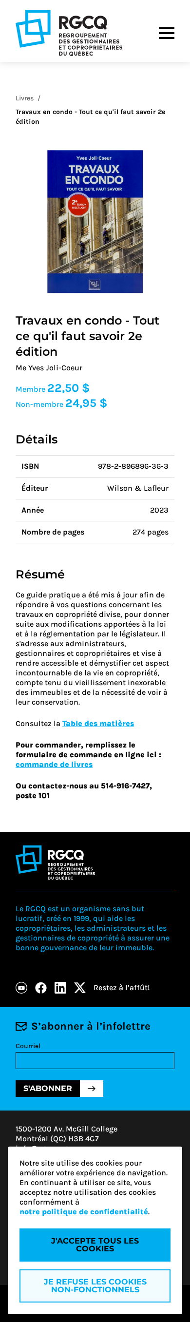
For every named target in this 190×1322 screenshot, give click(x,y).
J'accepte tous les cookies (95, 1244)
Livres (25, 98)
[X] (80, 988)
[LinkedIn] (60, 988)
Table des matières (98, 723)
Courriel (28, 1046)
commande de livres (54, 764)
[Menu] (166, 33)
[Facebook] (41, 988)
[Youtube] (21, 988)
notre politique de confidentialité (83, 1211)
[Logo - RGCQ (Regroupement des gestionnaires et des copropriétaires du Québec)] (69, 33)
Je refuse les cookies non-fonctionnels (95, 1285)
